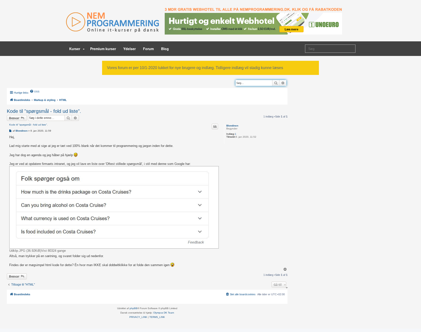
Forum (148, 48)
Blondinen (232, 125)
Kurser (75, 48)
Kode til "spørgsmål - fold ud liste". (44, 111)
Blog (165, 48)
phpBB (133, 308)
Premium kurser (103, 48)
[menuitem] (34, 91)
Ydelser (129, 48)
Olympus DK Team (163, 312)
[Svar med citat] (215, 126)
